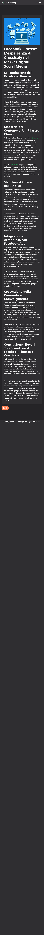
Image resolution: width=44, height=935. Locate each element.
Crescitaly (35, 138)
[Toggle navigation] (39, 2)
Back (5, 408)
